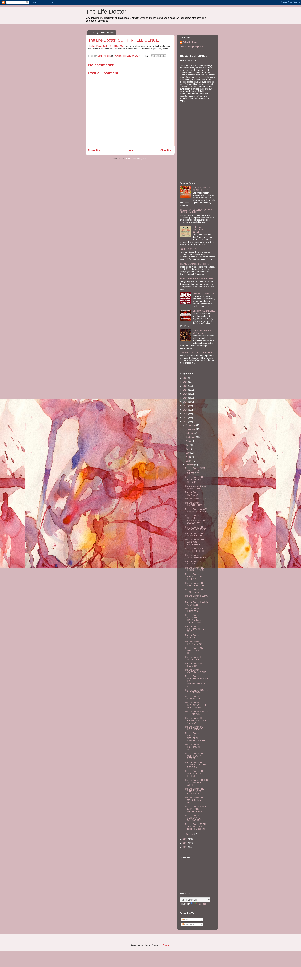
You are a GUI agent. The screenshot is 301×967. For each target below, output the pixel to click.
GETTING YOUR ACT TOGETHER (196, 352)
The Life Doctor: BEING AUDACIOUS (195, 562)
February (190, 465)
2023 (185, 382)
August (189, 441)
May (188, 453)
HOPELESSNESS (188, 249)
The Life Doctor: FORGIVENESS (193, 643)
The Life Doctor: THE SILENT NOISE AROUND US (194, 791)
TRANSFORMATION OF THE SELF (196, 264)
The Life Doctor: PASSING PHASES (195, 504)
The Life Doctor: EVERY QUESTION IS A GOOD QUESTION (196, 826)
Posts (187, 920)
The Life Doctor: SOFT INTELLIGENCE (106, 46)
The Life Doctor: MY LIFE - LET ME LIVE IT (195, 650)
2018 (185, 402)
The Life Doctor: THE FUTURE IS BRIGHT (195, 569)
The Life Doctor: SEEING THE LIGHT (196, 597)
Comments (189, 924)
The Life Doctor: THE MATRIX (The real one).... (194, 800)
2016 (185, 410)
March (189, 461)
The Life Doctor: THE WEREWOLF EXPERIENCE (194, 542)
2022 (185, 386)
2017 (185, 406)
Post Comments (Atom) (136, 158)
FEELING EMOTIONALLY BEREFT (200, 229)
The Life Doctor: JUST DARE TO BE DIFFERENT (195, 470)
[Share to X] (158, 55)
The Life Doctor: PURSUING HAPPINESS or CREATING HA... (194, 619)
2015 (185, 414)
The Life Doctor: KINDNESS (192, 610)
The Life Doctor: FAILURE (192, 636)
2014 (185, 417)
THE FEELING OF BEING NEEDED (201, 188)
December (190, 425)
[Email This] (152, 55)
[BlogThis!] (155, 55)
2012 (185, 839)
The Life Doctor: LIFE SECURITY (194, 664)
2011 (185, 843)
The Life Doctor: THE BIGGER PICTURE (195, 584)
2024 (185, 378)
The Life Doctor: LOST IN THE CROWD (196, 691)
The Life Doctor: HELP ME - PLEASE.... (195, 658)
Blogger (166, 945)
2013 (185, 422)
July (188, 445)
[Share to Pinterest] (164, 55)
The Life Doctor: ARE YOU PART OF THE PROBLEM (195, 764)
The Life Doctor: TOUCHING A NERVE (196, 556)
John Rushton (190, 42)
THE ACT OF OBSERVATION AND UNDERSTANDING (196, 211)
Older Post (166, 150)
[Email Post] (146, 56)
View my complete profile (191, 46)
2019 (185, 398)
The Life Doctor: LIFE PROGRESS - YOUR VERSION (195, 720)
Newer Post (94, 150)
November (190, 429)
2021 (185, 390)
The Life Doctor (106, 11)
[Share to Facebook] (161, 55)
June (188, 449)
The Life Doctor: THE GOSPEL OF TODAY (196, 528)
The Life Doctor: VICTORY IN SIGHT (195, 671)
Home (130, 150)
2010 (185, 847)
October (189, 433)
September (191, 437)
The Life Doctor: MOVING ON (192, 493)
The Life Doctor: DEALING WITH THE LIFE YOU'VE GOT (196, 705)
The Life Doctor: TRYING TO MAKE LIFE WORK (196, 782)
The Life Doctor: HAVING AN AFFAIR (196, 603)
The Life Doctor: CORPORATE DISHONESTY (193, 817)
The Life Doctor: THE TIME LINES (194, 590)
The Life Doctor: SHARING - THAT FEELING (194, 576)
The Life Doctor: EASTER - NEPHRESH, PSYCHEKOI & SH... (196, 737)
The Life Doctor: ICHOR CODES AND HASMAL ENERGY (195, 809)
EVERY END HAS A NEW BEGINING (197, 279)
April (188, 457)
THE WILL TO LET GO (203, 293)
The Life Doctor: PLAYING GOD (193, 697)
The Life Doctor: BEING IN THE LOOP (195, 487)
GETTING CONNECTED (204, 311)
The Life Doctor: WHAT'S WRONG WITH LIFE (196, 510)
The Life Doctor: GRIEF (195, 499)
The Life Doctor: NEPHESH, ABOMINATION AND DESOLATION (195, 519)
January (189, 834)
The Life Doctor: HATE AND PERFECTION (195, 549)
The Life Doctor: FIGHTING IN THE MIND (194, 628)
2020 (185, 394)
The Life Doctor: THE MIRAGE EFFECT (194, 534)
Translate (201, 904)
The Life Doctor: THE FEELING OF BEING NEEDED (195, 479)
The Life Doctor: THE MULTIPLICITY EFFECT (194, 755)
